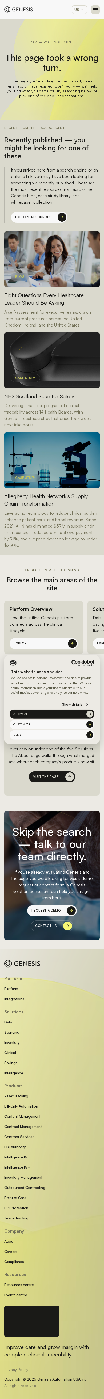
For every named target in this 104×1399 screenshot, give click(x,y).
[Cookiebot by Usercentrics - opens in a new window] (72, 662)
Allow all (21, 713)
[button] (79, 9)
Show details (72, 704)
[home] (18, 9)
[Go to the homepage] (22, 964)
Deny (17, 734)
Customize (21, 724)
